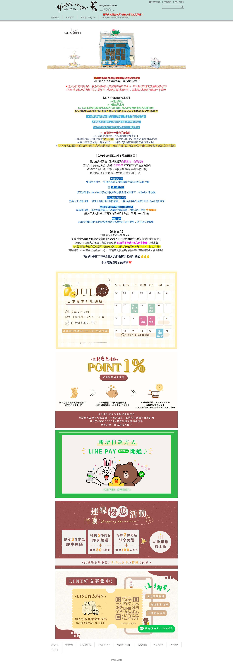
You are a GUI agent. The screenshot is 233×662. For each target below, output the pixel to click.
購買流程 (54, 645)
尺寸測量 (54, 650)
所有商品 (55, 17)
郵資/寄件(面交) (124, 645)
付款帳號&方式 (104, 645)
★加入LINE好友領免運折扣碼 (115, 17)
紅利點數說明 (85, 645)
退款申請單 (158, 645)
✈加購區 (70, 17)
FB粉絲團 (174, 645)
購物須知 (69, 645)
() (156, 2)
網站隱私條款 (116, 660)
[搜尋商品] (182, 7)
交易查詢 (167, 2)
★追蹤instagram (87, 17)
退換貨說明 (142, 645)
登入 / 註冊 (179, 2)
